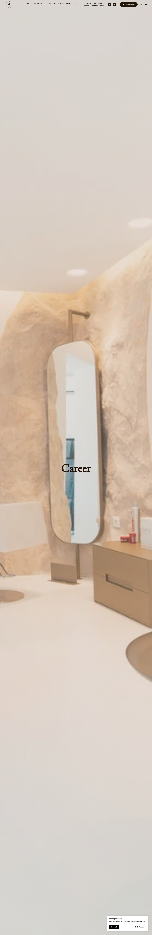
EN (146, 4)
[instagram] (114, 4)
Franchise (98, 3)
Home (28, 3)
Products (51, 3)
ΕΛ (142, 4)
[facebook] (109, 4)
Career (86, 5)
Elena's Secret (98, 5)
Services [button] (38, 3)
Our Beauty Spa (65, 3)
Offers (77, 3)
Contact (87, 3)
